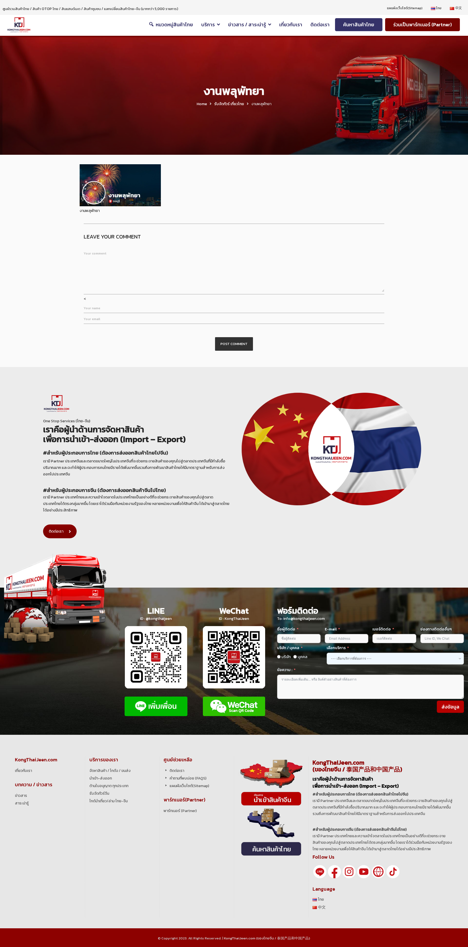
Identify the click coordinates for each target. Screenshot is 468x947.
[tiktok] (393, 871)
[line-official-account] (320, 871)
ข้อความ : (284, 670)
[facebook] (334, 871)
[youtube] (363, 871)
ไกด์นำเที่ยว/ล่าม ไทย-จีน (108, 801)
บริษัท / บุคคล (288, 648)
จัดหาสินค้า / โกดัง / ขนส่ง (110, 771)
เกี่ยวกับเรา (23, 771)
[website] (378, 871)
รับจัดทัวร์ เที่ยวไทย (229, 104)
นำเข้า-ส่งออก (100, 778)
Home (202, 104)
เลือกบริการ (336, 648)
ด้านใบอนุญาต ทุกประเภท (108, 786)
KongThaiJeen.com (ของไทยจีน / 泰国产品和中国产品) (267, 938)
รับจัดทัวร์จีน (99, 793)
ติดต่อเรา (56, 531)
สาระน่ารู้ (22, 803)
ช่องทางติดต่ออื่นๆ (436, 629)
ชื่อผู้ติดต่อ (286, 629)
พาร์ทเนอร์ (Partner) (180, 811)
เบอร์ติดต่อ (381, 629)
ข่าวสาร (21, 795)
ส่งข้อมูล (450, 706)
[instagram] (349, 871)
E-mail (331, 629)
